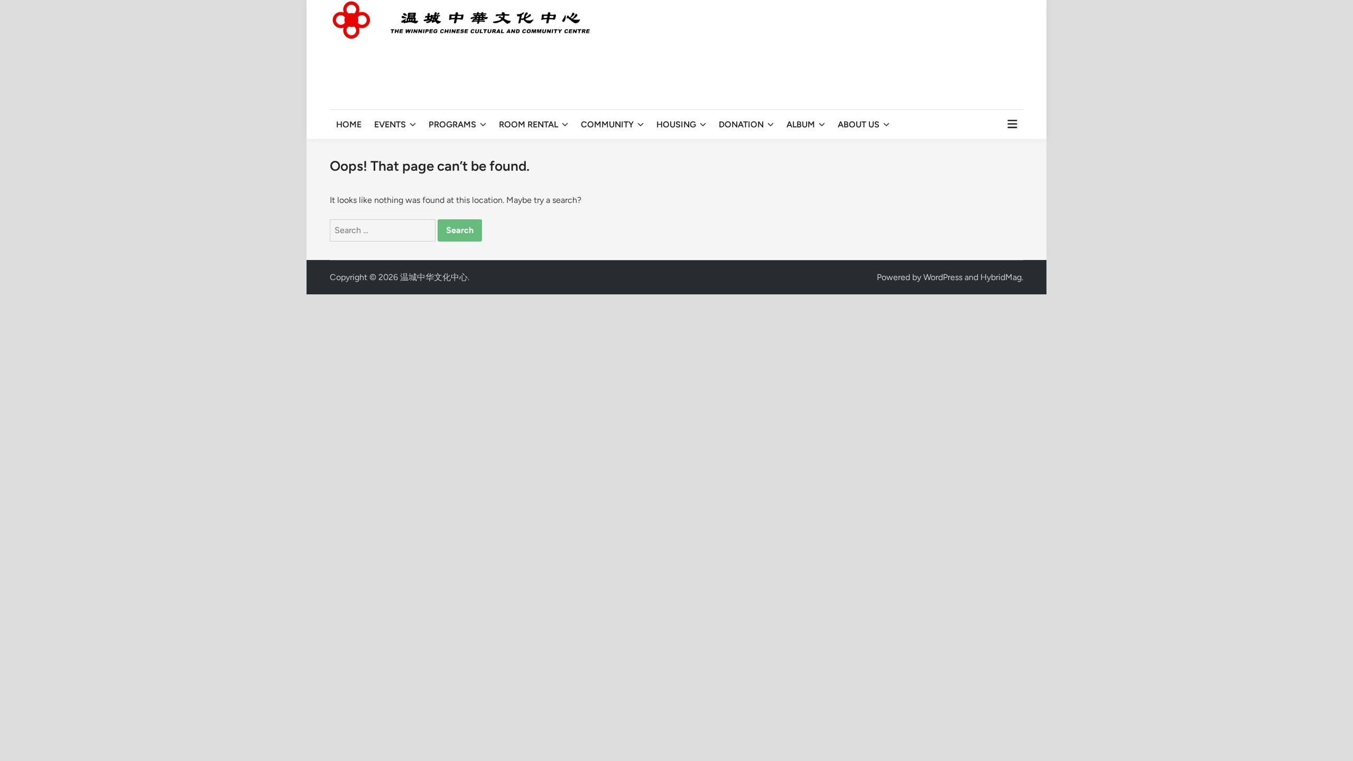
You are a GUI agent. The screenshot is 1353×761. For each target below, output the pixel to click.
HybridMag (1001, 277)
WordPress (942, 277)
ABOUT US (858, 124)
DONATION (741, 124)
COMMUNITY (607, 124)
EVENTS (390, 124)
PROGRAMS (452, 124)
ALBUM (800, 124)
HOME (349, 124)
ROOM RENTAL (528, 124)
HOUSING (676, 124)
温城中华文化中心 (434, 277)
